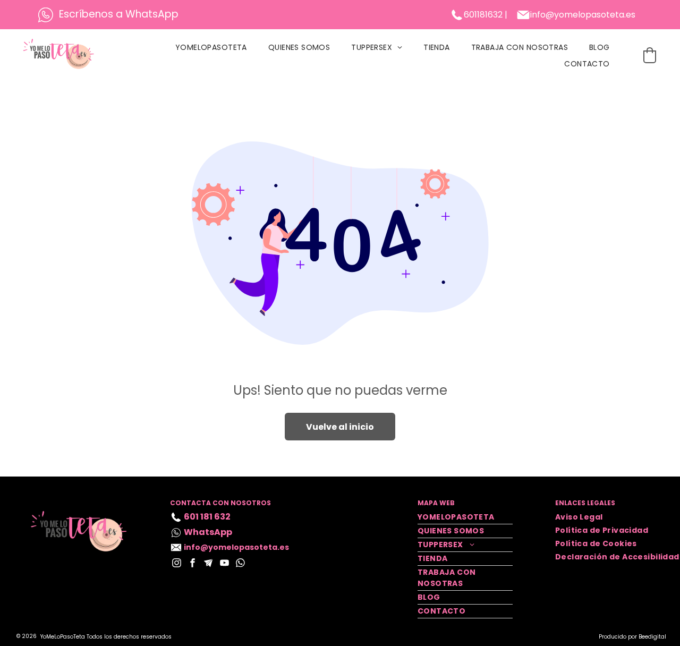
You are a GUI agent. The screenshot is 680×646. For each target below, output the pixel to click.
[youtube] (224, 564)
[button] (650, 55)
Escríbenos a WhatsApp (118, 14)
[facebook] (192, 564)
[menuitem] (211, 47)
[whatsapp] (240, 564)
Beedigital (652, 637)
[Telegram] (208, 564)
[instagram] (176, 564)
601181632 (483, 14)
